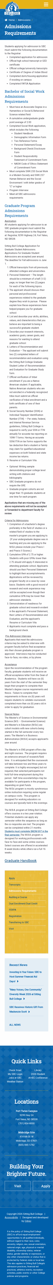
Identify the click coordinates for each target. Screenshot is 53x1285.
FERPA (12, 909)
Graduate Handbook (21, 861)
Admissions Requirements (22, 890)
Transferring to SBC (19, 922)
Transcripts (14, 884)
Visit (11, 928)
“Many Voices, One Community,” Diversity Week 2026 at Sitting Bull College (25, 994)
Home (11, 20)
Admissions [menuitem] (24, 20)
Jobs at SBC (15, 1077)
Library (38, 1070)
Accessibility (11, 1217)
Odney (28, 1221)
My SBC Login (15, 1074)
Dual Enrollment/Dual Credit (23, 903)
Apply (12, 878)
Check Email (15, 1070)
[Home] (12, 8)
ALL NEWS (15, 1024)
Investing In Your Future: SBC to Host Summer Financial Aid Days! (25, 977)
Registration (15, 916)
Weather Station (15, 1081)
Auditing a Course (18, 897)
